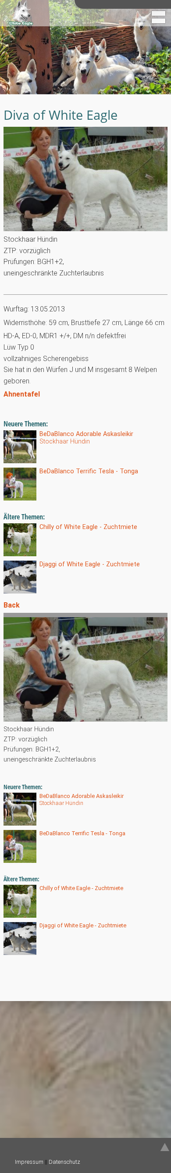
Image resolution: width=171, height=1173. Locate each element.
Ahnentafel (22, 394)
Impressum (29, 1162)
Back (12, 605)
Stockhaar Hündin (86, 437)
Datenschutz (64, 1162)
